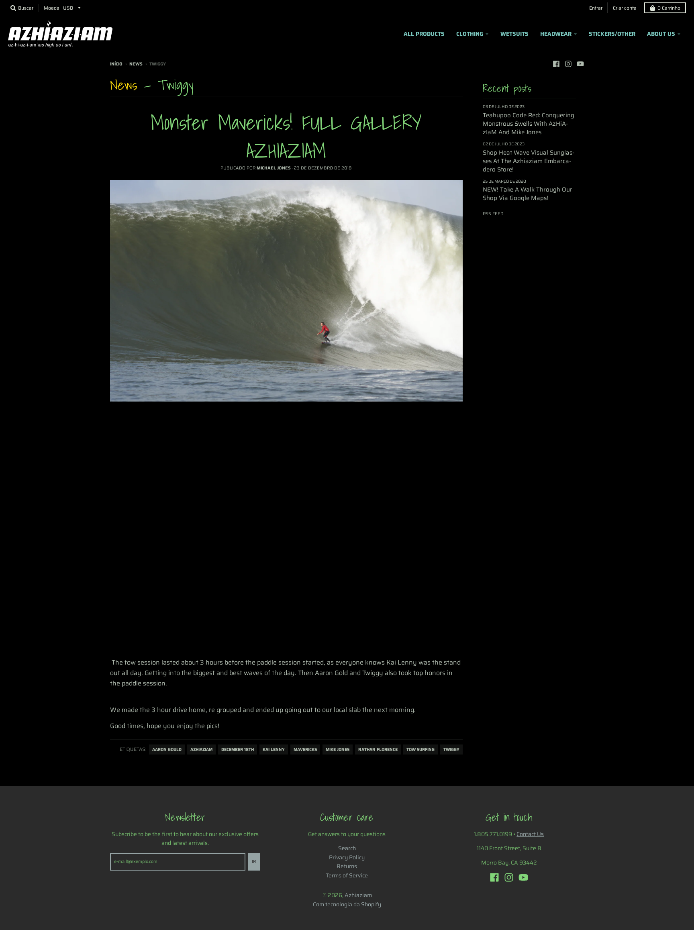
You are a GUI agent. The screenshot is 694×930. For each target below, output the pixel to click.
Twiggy (451, 749)
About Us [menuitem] (661, 33)
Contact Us (530, 834)
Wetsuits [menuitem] (514, 33)
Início (116, 64)
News (136, 64)
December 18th (237, 749)
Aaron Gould (167, 749)
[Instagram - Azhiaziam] (568, 63)
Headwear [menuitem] (556, 33)
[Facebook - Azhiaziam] (556, 63)
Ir (254, 861)
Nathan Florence (378, 749)
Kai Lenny (274, 749)
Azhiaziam (358, 895)
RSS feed (493, 213)
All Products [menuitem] (424, 33)
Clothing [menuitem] (469, 33)
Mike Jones (337, 749)
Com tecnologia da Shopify (347, 904)
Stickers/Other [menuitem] (612, 33)
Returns (347, 866)
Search (347, 848)
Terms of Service (347, 875)
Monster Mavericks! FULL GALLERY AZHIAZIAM (286, 136)
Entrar (595, 8)
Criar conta (625, 8)
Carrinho (668, 8)
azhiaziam (201, 749)
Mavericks (305, 749)
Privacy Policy (347, 857)
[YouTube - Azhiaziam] (580, 63)
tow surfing (420, 749)
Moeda (51, 8)
